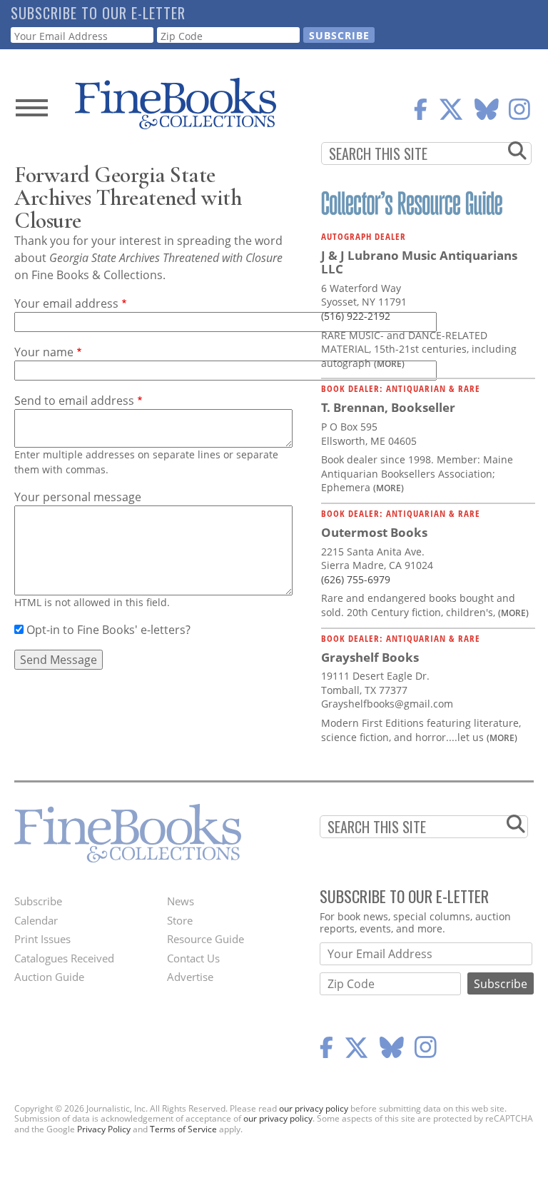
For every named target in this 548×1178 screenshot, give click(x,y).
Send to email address (74, 400)
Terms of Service (183, 1129)
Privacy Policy (104, 1129)
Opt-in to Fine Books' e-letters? (108, 630)
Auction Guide (49, 977)
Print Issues (42, 939)
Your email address (66, 303)
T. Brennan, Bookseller (388, 407)
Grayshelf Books (370, 657)
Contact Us (193, 958)
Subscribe (38, 901)
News (180, 901)
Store (180, 920)
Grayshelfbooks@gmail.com (387, 703)
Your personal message (77, 497)
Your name (43, 352)
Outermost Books (374, 532)
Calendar (36, 920)
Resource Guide (205, 939)
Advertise (190, 977)
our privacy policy (313, 1108)
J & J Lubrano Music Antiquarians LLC (419, 262)
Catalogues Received (64, 958)
